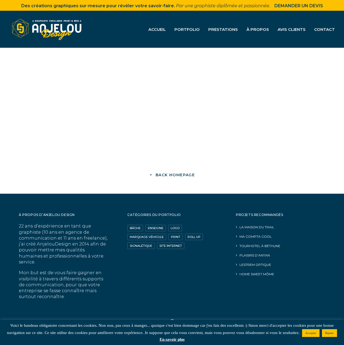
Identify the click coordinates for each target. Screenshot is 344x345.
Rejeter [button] (329, 333)
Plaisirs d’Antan (254, 255)
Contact (324, 29)
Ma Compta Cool (255, 236)
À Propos (257, 29)
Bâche (135, 228)
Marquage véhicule (147, 237)
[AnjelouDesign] (47, 29)
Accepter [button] (310, 333)
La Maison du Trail (256, 227)
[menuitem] (159, 29)
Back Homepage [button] (175, 174)
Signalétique (141, 246)
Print (175, 237)
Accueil (157, 29)
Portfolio (187, 29)
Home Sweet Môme (256, 274)
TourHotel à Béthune (259, 246)
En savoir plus (172, 339)
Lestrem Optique (255, 265)
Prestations (223, 29)
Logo (175, 228)
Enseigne (155, 228)
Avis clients (292, 29)
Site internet (170, 246)
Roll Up (194, 237)
